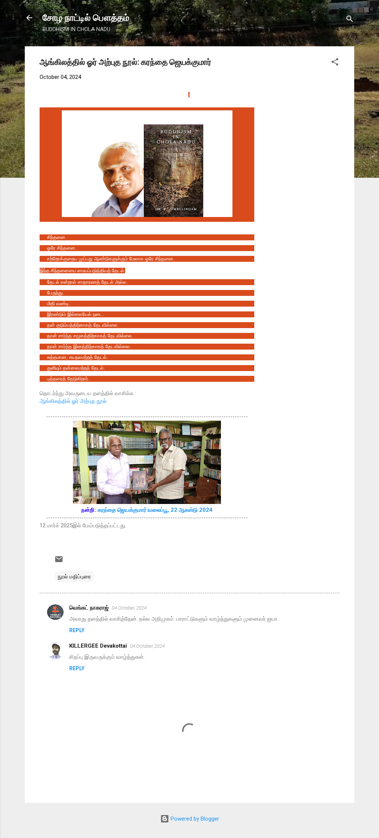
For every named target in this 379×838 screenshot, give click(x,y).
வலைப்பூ (132, 510)
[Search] (349, 20)
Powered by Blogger (194, 818)
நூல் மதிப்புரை (74, 576)
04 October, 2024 (129, 608)
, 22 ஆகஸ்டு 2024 (190, 510)
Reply (76, 630)
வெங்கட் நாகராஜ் (89, 607)
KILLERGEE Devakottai (98, 645)
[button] (335, 63)
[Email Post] (58, 561)
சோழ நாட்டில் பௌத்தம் (86, 18)
